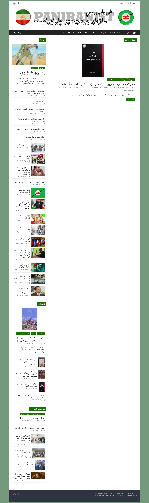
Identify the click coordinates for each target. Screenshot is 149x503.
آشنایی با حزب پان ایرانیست (72, 32)
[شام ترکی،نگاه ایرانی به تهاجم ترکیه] (38, 155)
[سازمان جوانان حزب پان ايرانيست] (134, 32)
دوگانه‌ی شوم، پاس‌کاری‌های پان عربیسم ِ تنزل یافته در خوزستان (23, 205)
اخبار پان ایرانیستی (38, 414)
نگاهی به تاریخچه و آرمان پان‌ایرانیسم (24, 191)
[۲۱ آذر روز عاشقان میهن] (29, 45)
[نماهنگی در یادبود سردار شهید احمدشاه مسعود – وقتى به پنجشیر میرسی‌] (38, 473)
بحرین (93, 87)
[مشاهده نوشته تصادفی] (14, 32)
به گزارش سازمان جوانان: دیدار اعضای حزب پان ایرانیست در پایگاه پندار (22, 452)
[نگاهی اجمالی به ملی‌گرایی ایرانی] (38, 264)
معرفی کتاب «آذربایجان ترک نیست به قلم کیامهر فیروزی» (30, 339)
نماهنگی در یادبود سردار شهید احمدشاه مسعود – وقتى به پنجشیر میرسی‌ (22, 476)
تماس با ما (127, 32)
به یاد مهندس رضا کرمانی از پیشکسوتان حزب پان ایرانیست (24, 463)
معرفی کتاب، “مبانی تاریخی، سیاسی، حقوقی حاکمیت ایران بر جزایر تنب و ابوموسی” (30, 396)
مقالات (85, 32)
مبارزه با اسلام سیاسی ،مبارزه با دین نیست (31, 129)
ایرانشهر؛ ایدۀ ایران (38, 101)
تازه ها (124, 80)
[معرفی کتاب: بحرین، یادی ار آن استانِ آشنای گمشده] (93, 45)
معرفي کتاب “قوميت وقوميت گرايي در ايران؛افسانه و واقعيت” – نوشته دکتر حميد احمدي (26, 374)
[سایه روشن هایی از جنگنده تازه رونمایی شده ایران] (38, 275)
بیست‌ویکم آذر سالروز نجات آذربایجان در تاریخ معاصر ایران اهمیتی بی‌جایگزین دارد (30, 92)
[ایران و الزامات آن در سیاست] (38, 238)
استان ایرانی (102, 87)
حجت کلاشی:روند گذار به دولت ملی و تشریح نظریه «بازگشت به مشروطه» (22, 171)
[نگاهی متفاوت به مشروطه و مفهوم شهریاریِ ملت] (38, 287)
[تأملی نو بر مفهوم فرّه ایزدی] (38, 226)
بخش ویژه (131, 80)
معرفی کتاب (127, 90)
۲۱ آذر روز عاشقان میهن (32, 72)
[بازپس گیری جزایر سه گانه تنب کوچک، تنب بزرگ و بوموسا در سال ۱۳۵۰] (38, 435)
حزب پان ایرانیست (86, 87)
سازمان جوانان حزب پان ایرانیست (71, 87)
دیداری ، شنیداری (26, 414)
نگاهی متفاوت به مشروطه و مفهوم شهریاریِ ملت (24, 290)
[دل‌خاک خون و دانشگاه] (38, 144)
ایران (97, 87)
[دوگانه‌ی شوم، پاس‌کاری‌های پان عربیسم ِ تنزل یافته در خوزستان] (38, 201)
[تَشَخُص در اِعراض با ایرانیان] (38, 215)
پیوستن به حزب (102, 32)
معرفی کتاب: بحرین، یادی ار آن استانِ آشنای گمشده (97, 83)
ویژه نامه (34, 68)
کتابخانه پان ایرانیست (114, 80)
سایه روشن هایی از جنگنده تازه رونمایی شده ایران (22, 278)
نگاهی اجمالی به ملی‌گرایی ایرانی (24, 266)
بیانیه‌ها (92, 32)
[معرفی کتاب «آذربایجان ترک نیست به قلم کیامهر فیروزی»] (29, 309)
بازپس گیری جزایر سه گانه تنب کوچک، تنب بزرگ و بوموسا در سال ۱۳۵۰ (22, 439)
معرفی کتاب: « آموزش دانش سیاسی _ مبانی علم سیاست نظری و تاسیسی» (26, 362)
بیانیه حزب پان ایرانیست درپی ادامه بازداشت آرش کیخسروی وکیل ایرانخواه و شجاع (22, 253)
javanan (116, 87)
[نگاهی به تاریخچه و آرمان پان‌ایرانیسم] (38, 189)
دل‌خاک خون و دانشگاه (22, 145)
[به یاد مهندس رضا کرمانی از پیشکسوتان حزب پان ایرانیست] (40, 461)
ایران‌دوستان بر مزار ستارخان (35, 137)
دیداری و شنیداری (115, 32)
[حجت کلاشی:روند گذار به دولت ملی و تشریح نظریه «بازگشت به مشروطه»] (38, 167)
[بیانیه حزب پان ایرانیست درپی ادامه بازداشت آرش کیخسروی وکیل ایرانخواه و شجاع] (38, 249)
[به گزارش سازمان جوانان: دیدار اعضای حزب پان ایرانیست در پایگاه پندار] (38, 449)
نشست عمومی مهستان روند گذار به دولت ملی (30, 182)
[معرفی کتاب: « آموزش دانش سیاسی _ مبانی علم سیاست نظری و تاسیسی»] (41, 359)
